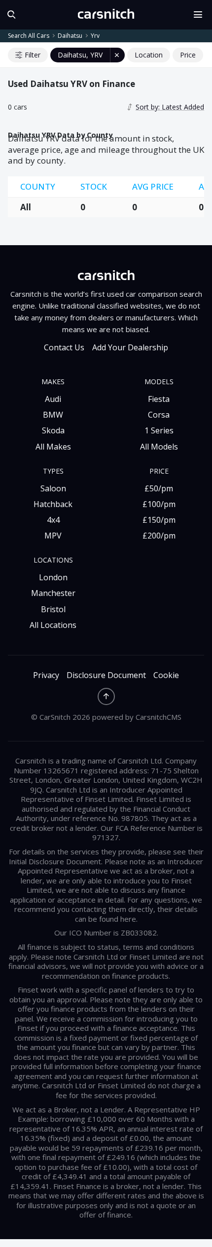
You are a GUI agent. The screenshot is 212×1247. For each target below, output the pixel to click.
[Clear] (117, 55)
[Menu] (201, 15)
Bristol (53, 609)
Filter (32, 54)
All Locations (53, 625)
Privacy (46, 675)
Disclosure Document (106, 675)
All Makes (53, 446)
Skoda (53, 430)
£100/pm (159, 504)
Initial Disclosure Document (55, 861)
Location (149, 54)
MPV (53, 535)
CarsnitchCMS (158, 717)
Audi (53, 399)
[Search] (9, 15)
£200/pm (159, 535)
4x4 (53, 519)
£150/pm (159, 519)
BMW (53, 414)
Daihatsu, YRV (80, 54)
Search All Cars (28, 35)
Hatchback (53, 504)
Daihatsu (70, 35)
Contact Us (64, 347)
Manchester (53, 593)
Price (188, 54)
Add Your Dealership (130, 347)
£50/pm (158, 488)
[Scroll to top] (106, 696)
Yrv (95, 35)
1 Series (159, 430)
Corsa (159, 414)
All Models (159, 446)
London (53, 577)
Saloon (53, 488)
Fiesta (159, 399)
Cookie (166, 675)
